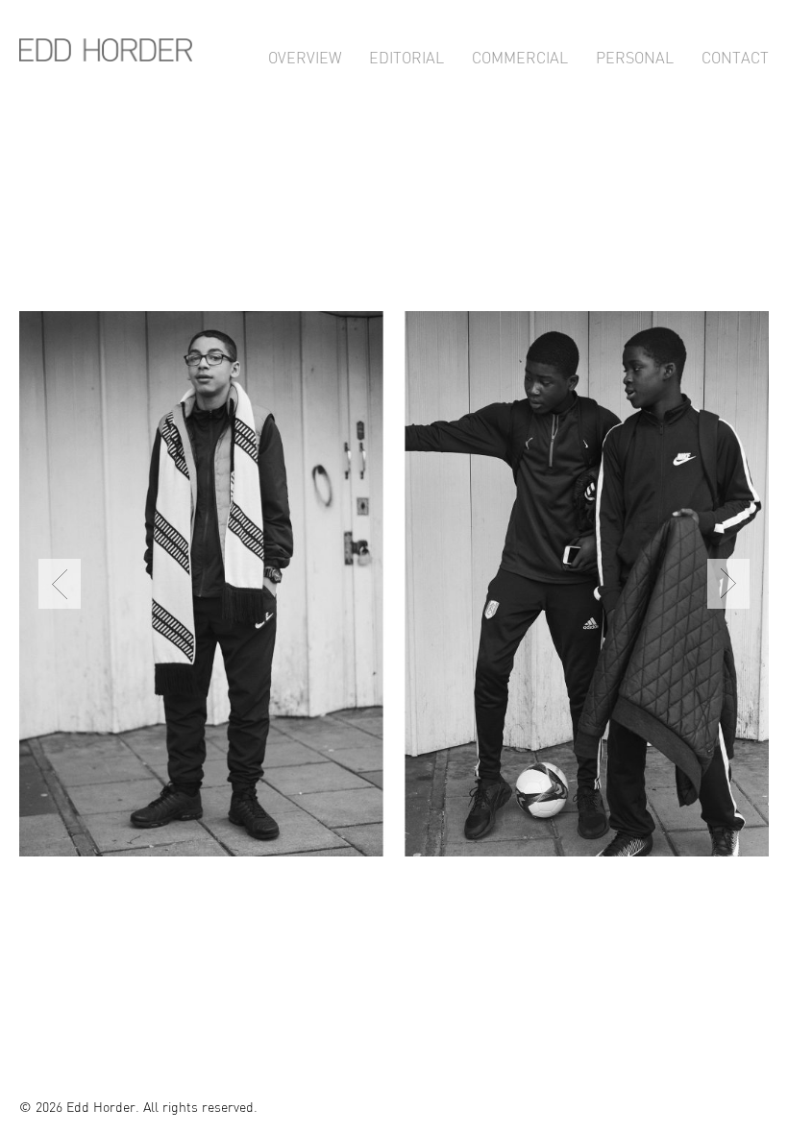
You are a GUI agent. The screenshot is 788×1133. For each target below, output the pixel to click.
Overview (304, 55)
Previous (59, 584)
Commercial (520, 55)
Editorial (406, 55)
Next (728, 584)
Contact (735, 55)
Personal (635, 55)
